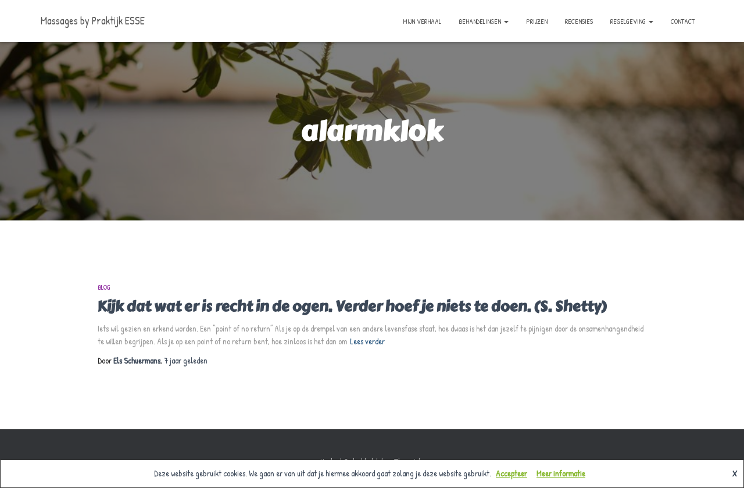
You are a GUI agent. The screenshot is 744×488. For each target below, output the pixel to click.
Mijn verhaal (422, 21)
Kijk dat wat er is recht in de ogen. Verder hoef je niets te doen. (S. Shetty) (352, 306)
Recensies (579, 21)
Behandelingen (481, 21)
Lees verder (367, 341)
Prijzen (537, 21)
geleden (186, 360)
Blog (104, 287)
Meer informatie (560, 473)
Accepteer (511, 473)
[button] (506, 21)
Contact (683, 21)
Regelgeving (629, 21)
